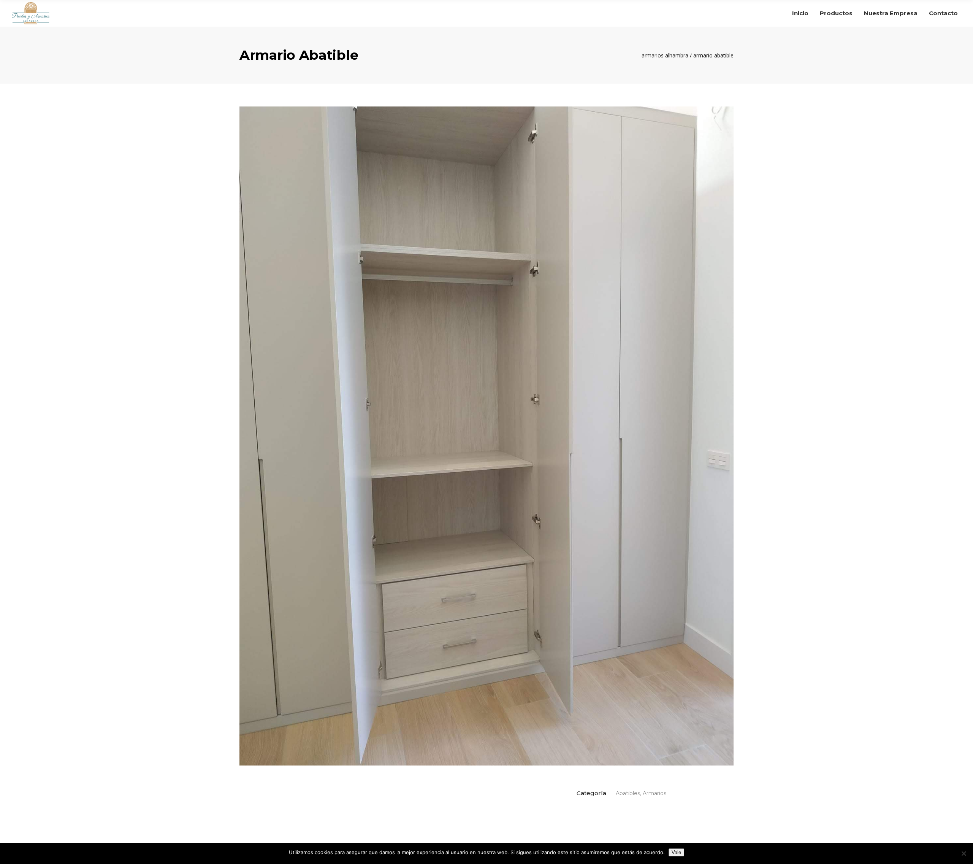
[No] (963, 853)
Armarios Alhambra (665, 55)
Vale (676, 852)
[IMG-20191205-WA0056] (486, 436)
